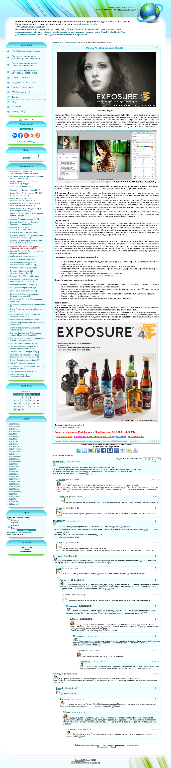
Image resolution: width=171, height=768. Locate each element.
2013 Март (13, 494)
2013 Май (13, 499)
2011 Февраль (15, 431)
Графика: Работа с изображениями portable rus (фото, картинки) (24, 247)
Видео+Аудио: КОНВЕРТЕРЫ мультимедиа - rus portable (22, 199)
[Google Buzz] (91, 452)
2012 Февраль (15, 461)
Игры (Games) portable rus (21, 259)
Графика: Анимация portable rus (23, 219)
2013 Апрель (14, 496)
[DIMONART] (56, 467)
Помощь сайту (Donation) (33, 26)
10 (30, 400)
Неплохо (15, 525)
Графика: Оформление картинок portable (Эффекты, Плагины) (27, 237)
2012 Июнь (13, 471)
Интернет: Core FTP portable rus (23, 276)
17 (30, 404)
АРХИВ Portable (16, 375)
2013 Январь (14, 489)
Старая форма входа (26, 142)
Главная (55, 42)
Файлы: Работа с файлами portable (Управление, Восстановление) (24, 356)
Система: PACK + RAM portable (23, 352)
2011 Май (13, 439)
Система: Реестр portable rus (22, 343)
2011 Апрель (14, 436)
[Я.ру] (135, 452)
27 (15, 410)
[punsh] (63, 502)
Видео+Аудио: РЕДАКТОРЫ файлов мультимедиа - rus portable (25, 204)
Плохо (14, 528)
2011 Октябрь (14, 451)
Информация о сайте (87, 24)
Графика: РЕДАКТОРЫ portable (23, 232)
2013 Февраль (15, 491)
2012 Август (14, 476)
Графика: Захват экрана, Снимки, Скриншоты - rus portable (24, 223)
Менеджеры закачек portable (22, 284)
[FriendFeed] (97, 452)
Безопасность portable (19, 187)
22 (23, 407)
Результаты (12, 532)
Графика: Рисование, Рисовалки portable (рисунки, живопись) (27, 252)
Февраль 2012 (26, 391)
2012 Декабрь (14, 486)
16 (26, 404)
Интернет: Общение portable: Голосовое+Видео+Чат (22, 272)
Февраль (71, 42)
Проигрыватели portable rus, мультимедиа (27, 304)
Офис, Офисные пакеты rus (22, 291)
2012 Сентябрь (15, 479)
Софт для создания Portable (21, 371)
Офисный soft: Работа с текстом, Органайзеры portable (24, 295)
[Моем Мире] (116, 452)
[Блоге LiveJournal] (122, 452)
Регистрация (124, 10)
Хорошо (14, 523)
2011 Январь (14, 429)
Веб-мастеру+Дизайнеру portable (24, 190)
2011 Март (13, 434)
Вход (133, 10)
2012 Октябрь (15, 481)
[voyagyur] (56, 561)
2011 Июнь (13, 441)
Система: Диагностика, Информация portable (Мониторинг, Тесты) (25, 334)
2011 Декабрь (14, 456)
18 (34, 404)
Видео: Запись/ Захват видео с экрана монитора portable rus (26, 210)
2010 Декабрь (14, 426)
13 (15, 404)
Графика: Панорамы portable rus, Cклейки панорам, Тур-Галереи (27, 242)
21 (19, 407)
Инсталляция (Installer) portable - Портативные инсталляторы (23, 264)
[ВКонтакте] (110, 452)
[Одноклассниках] (129, 452)
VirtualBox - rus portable (19, 172)
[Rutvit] (84, 452)
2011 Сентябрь (15, 449)
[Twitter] (78, 452)
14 (19, 404)
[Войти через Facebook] (20, 135)
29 (23, 410)
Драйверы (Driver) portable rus (22, 256)
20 (15, 407)
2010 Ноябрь (14, 424)
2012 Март (13, 464)
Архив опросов (25, 532)
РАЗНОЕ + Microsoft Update (21, 363)
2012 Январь (14, 459)
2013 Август (14, 504)
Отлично (15, 520)
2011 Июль (13, 444)
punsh (125, 441)
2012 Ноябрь (14, 484)
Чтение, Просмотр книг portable (23, 360)
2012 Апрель (14, 466)
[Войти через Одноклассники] (37, 135)
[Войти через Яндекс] (26, 135)
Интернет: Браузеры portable (22, 268)
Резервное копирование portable (23, 319)
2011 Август (14, 446)
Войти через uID (26, 129)
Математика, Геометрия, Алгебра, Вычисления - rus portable (24, 280)
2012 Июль (13, 474)
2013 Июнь (13, 501)
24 (30, 407)
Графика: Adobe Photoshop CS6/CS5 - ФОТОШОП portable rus (25, 228)
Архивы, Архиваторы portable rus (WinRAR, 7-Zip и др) (24, 183)
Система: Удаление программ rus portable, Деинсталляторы (24, 347)
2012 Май (13, 469)
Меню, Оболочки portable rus (22, 288)
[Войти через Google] (32, 135)
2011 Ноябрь (14, 454)
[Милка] (59, 485)
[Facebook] (103, 452)
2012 (63, 42)
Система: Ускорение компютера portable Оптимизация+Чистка (27, 339)
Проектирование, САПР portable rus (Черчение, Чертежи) (25, 315)
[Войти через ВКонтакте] (14, 135)
